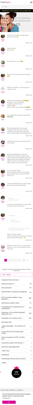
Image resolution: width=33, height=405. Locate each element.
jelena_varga (3, 159)
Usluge (3, 362)
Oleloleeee (3, 40)
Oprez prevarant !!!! (7, 284)
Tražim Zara (5, 351)
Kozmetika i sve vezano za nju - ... (12, 318)
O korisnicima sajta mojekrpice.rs (15, 20)
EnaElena (3, 146)
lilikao (2, 119)
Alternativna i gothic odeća (10, 303)
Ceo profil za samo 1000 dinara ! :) (12, 343)
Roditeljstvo (5, 355)
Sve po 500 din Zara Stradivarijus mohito (12, 332)
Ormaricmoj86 (3, 250)
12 (24, 260)
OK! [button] (9, 402)
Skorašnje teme (6, 322)
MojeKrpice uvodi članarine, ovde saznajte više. (16, 10)
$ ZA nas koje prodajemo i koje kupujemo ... (11, 298)
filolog (2, 187)
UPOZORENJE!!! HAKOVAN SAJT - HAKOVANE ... (13, 307)
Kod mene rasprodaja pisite (10, 347)
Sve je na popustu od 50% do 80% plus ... (13, 338)
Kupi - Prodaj (7, 274)
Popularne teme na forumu (10, 280)
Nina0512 (3, 92)
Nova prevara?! (6, 288)
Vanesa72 (3, 53)
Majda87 (3, 133)
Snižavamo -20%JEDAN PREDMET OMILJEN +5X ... (13, 313)
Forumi (4, 16)
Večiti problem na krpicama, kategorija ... (14, 292)
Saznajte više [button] (6, 398)
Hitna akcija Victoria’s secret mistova (13, 358)
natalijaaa (3, 66)
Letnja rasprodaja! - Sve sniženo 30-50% (13, 326)
